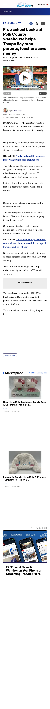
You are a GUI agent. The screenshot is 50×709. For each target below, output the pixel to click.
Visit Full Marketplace (38, 373)
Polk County (12, 23)
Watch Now (42, 4)
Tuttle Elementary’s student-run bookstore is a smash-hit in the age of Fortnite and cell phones (24, 243)
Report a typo (10, 355)
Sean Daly (16, 110)
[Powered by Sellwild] (43, 528)
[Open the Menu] (4, 4)
